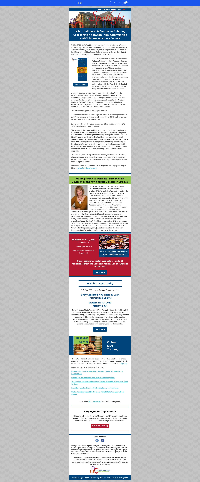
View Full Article (80, 84)
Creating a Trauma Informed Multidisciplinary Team (93, 377)
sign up (124, 363)
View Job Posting (100, 426)
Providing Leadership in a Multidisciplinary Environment (94, 388)
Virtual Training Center (90, 359)
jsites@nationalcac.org (87, 168)
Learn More (100, 272)
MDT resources (94, 401)
